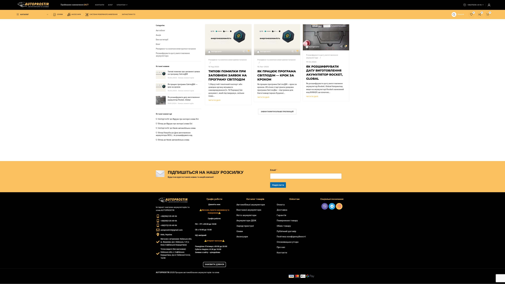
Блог (158, 44)
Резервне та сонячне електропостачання (176, 49)
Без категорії (162, 40)
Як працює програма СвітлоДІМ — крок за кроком (276, 75)
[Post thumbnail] (161, 74)
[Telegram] (332, 206)
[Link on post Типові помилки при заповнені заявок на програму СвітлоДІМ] (228, 39)
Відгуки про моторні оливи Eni (186, 119)
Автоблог (160, 30)
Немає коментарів (186, 78)
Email (273, 170)
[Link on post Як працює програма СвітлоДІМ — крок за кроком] (277, 39)
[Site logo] (34, 5)
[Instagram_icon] (339, 206)
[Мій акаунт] (489, 5)
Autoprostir (216, 51)
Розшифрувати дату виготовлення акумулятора (173, 54)
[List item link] (255, 204)
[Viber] (324, 206)
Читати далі (214, 100)
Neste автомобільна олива (184, 128)
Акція (158, 35)
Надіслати (278, 185)
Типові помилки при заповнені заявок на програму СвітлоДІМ (227, 75)
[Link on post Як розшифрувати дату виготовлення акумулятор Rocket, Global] (326, 37)
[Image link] (174, 200)
